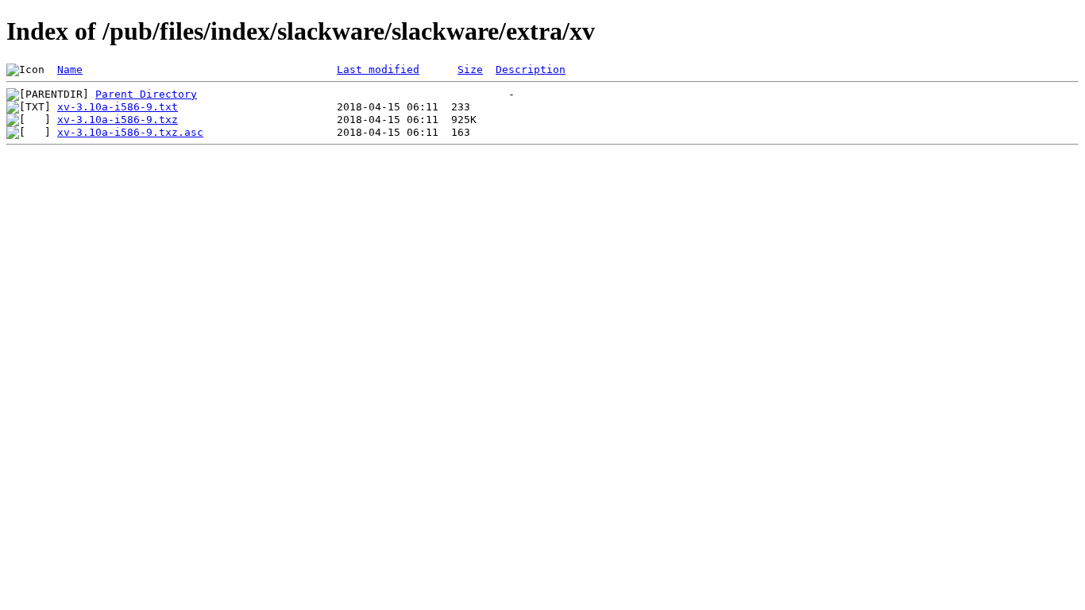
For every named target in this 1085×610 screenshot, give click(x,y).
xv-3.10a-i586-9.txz (117, 119)
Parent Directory (146, 94)
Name (70, 69)
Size (470, 69)
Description (531, 69)
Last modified (378, 69)
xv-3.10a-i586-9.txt (117, 107)
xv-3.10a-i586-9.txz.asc (130, 132)
